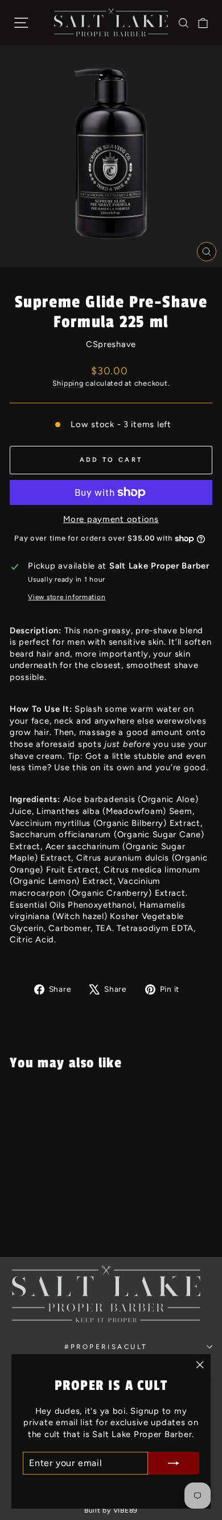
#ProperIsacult (105, 1347)
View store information (66, 597)
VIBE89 (125, 1510)
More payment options (111, 519)
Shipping (68, 383)
